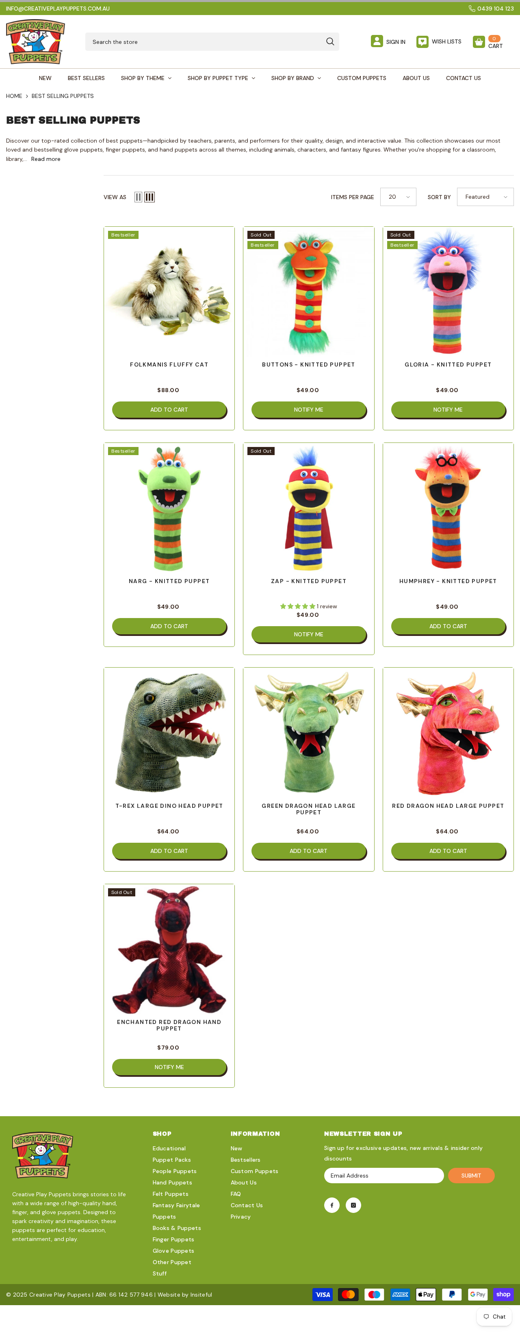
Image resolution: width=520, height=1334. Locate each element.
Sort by (439, 197)
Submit (471, 1175)
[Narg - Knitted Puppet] (169, 508)
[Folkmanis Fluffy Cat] (169, 292)
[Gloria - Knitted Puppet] (448, 292)
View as (115, 197)
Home (14, 96)
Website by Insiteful (185, 1294)
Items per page (352, 197)
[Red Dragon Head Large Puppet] (448, 733)
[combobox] (203, 42)
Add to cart (169, 409)
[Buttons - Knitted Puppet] (308, 292)
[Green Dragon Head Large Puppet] (308, 733)
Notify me (308, 409)
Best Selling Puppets (63, 96)
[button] (138, 197)
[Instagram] (353, 1205)
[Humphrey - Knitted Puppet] (448, 508)
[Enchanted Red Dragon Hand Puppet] (169, 949)
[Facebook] (332, 1205)
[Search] (212, 42)
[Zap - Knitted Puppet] (308, 508)
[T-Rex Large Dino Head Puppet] (169, 733)
